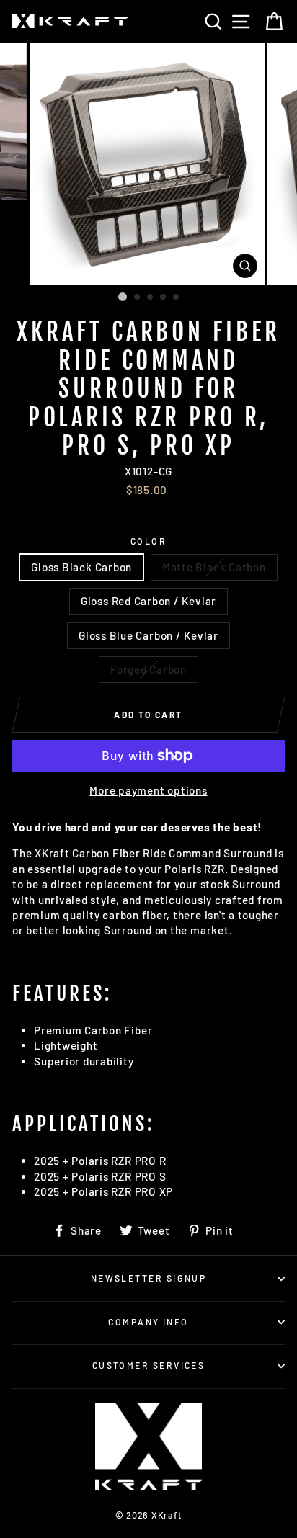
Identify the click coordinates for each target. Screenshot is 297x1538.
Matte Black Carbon (214, 566)
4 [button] (163, 297)
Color (148, 541)
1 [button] (122, 296)
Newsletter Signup (149, 1278)
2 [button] (137, 297)
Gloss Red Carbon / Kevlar (148, 600)
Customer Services (148, 1365)
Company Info (148, 1322)
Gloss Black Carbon (81, 566)
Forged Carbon (148, 669)
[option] (148, 164)
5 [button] (176, 297)
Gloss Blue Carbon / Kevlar (148, 635)
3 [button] (150, 297)
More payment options (148, 790)
